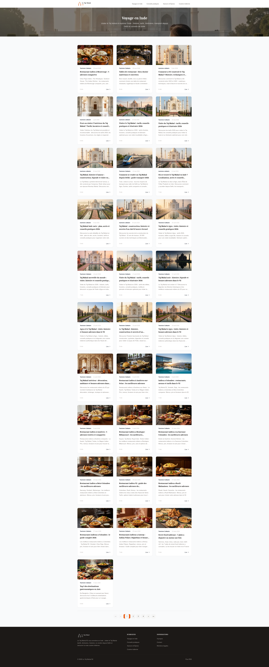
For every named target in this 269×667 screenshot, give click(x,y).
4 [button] (143, 616)
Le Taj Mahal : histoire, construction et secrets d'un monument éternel (131, 332)
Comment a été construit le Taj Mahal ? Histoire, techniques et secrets (171, 75)
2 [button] (133, 616)
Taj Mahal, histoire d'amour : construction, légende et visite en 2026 (94, 178)
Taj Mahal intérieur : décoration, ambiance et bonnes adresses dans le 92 (94, 383)
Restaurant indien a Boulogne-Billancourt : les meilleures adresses (132, 435)
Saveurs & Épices (169, 4)
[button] (148, 616)
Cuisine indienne (184, 4)
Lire (107, 89)
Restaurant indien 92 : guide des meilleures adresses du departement (132, 486)
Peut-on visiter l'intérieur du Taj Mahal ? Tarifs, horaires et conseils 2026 (94, 126)
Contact (159, 642)
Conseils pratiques (153, 4)
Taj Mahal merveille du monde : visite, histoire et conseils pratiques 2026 (95, 281)
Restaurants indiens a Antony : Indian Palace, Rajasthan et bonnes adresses (134, 538)
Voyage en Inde (137, 4)
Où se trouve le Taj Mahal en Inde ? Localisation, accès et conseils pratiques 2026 (173, 178)
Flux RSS (188, 659)
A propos (160, 639)
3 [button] (138, 616)
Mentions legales (162, 646)
